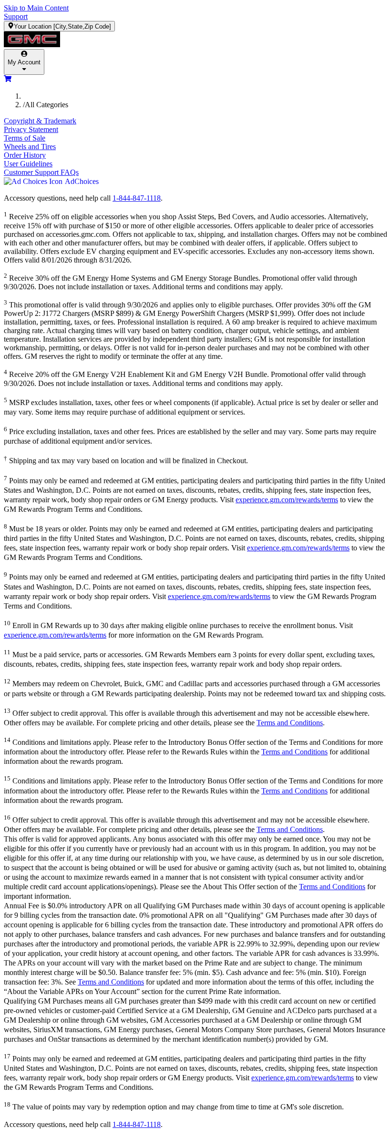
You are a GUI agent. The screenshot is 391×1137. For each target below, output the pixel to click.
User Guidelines (28, 164)
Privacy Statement (31, 129)
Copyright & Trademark (40, 121)
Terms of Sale (24, 138)
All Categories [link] (46, 105)
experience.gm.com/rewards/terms (287, 500)
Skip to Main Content (36, 8)
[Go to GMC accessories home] (195, 40)
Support (16, 16)
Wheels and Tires (30, 146)
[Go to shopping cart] (7, 80)
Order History (25, 155)
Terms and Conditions (290, 723)
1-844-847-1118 (137, 198)
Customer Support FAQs (41, 172)
